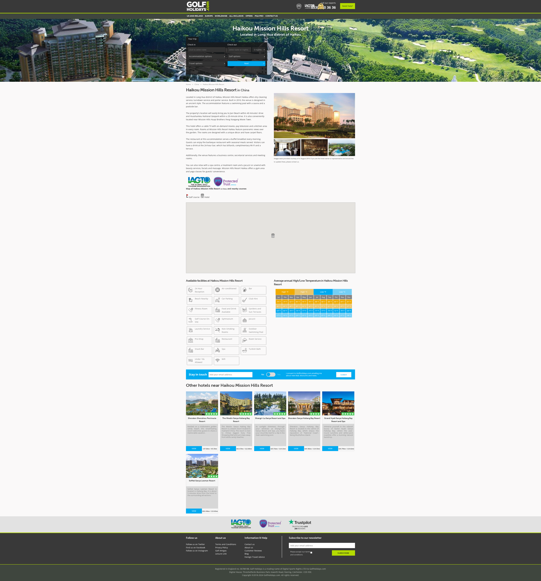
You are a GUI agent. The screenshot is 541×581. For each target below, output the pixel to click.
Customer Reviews (253, 550)
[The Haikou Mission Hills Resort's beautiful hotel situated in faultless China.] (314, 116)
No (262, 374)
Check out (232, 44)
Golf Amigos (221, 550)
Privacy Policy (221, 547)
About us (249, 547)
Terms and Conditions (225, 544)
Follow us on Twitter (195, 544)
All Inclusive (236, 16)
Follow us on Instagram (197, 550)
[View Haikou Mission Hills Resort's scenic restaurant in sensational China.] (314, 147)
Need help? (347, 6)
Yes (279, 374)
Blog (247, 553)
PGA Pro (259, 16)
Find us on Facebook (195, 547)
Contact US (271, 16)
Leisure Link (221, 553)
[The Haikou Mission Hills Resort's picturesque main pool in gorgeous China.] (342, 147)
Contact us (250, 544)
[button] (273, 235)
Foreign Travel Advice (255, 557)
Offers (249, 16)
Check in (192, 44)
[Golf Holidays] (198, 6)
